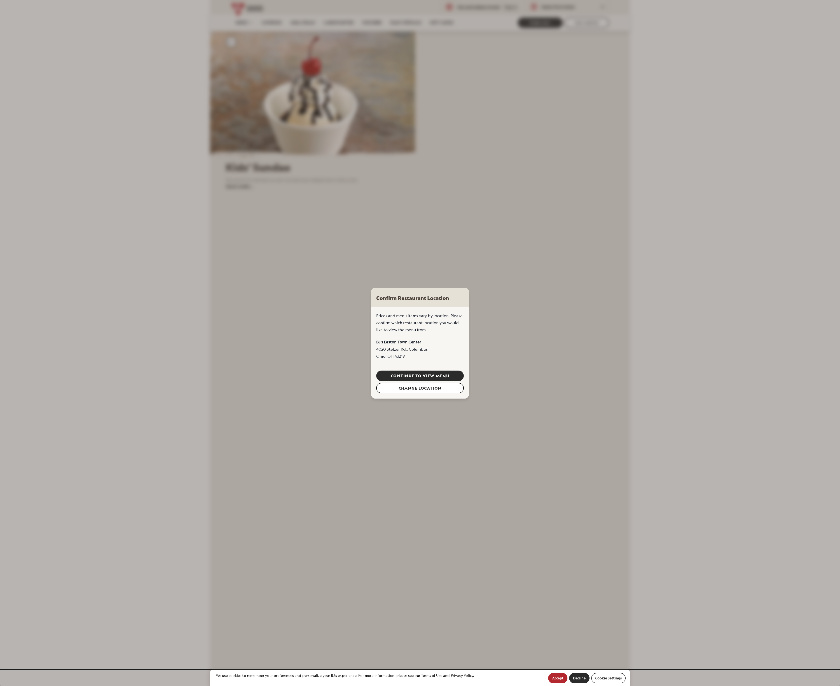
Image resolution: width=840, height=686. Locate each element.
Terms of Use (431, 675)
